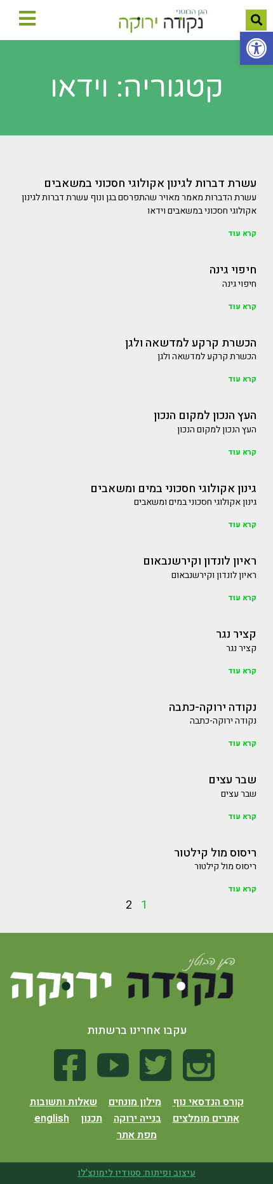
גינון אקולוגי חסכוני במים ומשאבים (173, 488)
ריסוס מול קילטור (215, 853)
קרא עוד (242, 233)
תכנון (91, 1118)
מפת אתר (137, 1135)
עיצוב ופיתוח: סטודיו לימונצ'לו (136, 1173)
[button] (256, 48)
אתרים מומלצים (206, 1118)
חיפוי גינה (233, 270)
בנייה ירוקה (137, 1118)
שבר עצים (232, 779)
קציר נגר (236, 634)
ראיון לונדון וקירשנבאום (199, 561)
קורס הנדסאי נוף (208, 1102)
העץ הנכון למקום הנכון (205, 415)
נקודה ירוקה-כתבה (212, 707)
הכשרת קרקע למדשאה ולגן (190, 343)
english (51, 1118)
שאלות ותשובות (63, 1102)
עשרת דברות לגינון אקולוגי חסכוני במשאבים (150, 183)
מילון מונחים (135, 1102)
